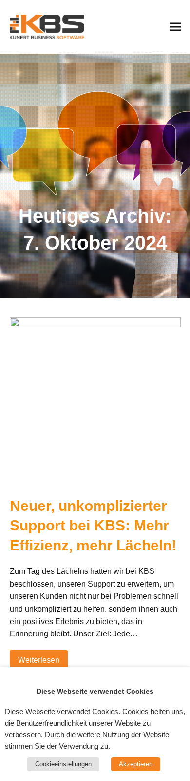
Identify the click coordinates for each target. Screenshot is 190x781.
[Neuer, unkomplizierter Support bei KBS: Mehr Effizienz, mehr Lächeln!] (95, 401)
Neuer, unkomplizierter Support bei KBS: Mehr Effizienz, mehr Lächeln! (93, 525)
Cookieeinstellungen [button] (63, 764)
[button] (175, 26)
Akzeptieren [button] (135, 764)
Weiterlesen (38, 660)
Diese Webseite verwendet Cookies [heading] (95, 691)
